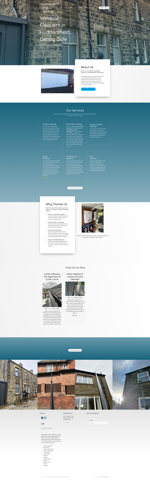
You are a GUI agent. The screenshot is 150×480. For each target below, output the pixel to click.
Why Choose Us (79, 7)
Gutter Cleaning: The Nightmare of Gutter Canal (52, 277)
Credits (66, 476)
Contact (92, 7)
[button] (73, 7)
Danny (72, 297)
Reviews (86, 7)
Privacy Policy (66, 422)
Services (70, 7)
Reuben (49, 308)
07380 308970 (47, 428)
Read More (68, 146)
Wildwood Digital (104, 476)
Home (60, 7)
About (65, 7)
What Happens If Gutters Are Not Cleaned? (75, 277)
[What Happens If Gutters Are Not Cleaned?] (75, 288)
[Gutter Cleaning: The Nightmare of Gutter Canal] (52, 294)
